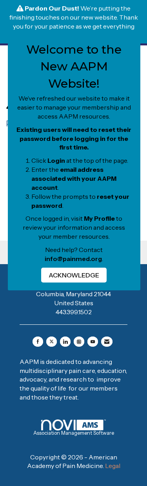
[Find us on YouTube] (92, 342)
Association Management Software (73, 433)
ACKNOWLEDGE (74, 275)
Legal (112, 466)
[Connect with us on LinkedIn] (65, 342)
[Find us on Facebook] (38, 342)
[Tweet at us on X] (51, 342)
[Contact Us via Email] (107, 342)
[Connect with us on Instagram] (79, 342)
